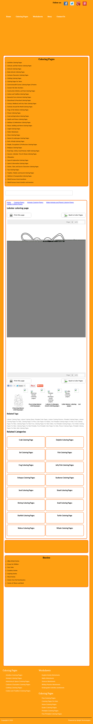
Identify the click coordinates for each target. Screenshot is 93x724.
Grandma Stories (12, 570)
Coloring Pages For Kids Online (44, 424)
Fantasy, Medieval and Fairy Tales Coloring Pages (21, 103)
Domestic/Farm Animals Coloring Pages (19, 97)
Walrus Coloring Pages (26, 528)
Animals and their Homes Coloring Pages (19, 66)
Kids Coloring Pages (23, 428)
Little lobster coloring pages (69, 405)
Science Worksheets (48, 681)
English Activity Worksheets (51, 675)
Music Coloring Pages (13, 135)
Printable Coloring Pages (71, 419)
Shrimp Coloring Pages (26, 503)
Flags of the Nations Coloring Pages (17, 110)
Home (23, 7)
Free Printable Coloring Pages (52, 714)
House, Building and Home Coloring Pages (19, 125)
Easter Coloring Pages (49, 707)
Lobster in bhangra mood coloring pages (52, 405)
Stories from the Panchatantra (16, 580)
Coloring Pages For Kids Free (25, 424)
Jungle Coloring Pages (13, 129)
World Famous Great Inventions (16, 179)
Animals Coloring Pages (14, 69)
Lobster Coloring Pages (15, 204)
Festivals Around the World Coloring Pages (19, 107)
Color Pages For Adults (43, 421)
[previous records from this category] (79, 222)
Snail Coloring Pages (64, 503)
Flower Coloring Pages (14, 113)
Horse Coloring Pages (49, 704)
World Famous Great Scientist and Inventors (20, 182)
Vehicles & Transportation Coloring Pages (19, 176)
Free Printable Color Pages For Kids (47, 426)
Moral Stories (11, 577)
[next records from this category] (82, 222)
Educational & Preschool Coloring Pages (19, 100)
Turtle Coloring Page (64, 516)
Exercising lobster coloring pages (35, 405)
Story (50, 17)
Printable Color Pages (41, 419)
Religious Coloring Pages (14, 148)
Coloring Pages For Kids (50, 701)
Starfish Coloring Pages (26, 516)
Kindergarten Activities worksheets (53, 688)
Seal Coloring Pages (26, 490)
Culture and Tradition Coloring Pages (18, 94)
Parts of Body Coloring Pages (15, 141)
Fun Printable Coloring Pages (62, 424)
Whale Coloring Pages (65, 528)
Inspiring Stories (12, 573)
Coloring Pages (22, 17)
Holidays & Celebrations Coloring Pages (19, 122)
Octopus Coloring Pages (26, 478)
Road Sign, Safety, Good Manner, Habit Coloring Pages (23, 151)
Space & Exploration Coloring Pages (17, 160)
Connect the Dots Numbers (15, 88)
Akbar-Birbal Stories (13, 561)
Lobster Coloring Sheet (27, 419)
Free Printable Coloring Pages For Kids (62, 421)
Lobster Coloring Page (13, 419)
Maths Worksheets (12, 132)
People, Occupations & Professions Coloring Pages (22, 144)
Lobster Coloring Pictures (55, 419)
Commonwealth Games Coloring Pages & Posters (22, 84)
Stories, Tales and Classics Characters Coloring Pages (23, 166)
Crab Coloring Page (26, 440)
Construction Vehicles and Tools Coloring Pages (21, 91)
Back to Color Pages (76, 215)
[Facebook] (66, 3)
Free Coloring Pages (48, 698)
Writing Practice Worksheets (51, 684)
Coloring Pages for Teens (14, 81)
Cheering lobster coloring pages (18, 409)
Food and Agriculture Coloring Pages (18, 116)
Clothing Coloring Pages (14, 78)
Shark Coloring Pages (64, 490)
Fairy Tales (10, 567)
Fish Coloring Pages (65, 453)
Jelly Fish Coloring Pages (65, 465)
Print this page (19, 215)
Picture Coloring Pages (66, 426)
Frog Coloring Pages (26, 465)
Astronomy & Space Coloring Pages (17, 681)
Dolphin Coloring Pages (64, 440)
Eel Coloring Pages (26, 453)
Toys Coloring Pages (13, 170)
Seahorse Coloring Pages (65, 478)
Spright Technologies (83, 720)
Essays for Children (13, 564)
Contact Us (61, 17)
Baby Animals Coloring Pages (16, 72)
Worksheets (38, 17)
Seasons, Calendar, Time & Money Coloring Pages (22, 154)
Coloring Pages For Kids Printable (26, 426)
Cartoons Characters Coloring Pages (17, 75)
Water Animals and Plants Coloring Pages (60, 202)
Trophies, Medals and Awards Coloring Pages (20, 173)
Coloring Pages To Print (29, 421)
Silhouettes (10, 157)
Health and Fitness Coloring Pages (17, 119)
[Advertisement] (46, 37)
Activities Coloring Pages (14, 62)
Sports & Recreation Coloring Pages (17, 163)
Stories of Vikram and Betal (15, 583)
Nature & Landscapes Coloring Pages (18, 138)
